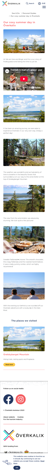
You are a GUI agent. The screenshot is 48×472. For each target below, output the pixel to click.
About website (9, 417)
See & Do (16, 13)
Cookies (20, 417)
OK (17, 468)
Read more (9, 364)
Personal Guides (29, 13)
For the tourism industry (12, 419)
